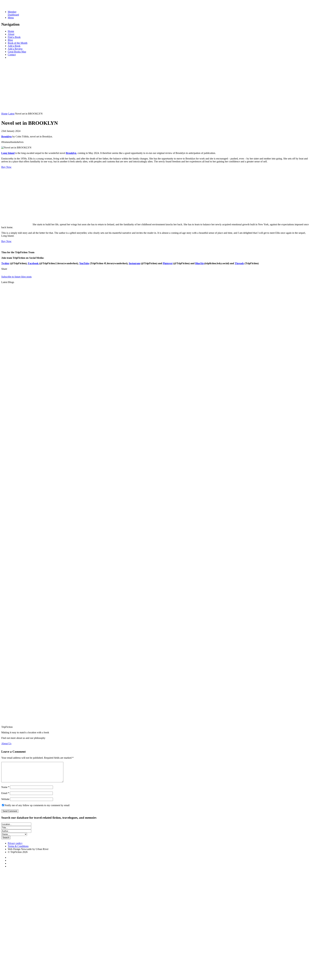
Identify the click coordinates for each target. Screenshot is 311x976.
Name (5, 787)
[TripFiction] (17, 6)
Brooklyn (71, 153)
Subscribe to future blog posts (16, 276)
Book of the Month (17, 43)
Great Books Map (17, 51)
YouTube (84, 263)
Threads (239, 263)
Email (5, 793)
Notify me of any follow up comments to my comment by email (37, 805)
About (11, 34)
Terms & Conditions (18, 846)
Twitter (5, 263)
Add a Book (14, 45)
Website (5, 799)
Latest (11, 113)
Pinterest (168, 263)
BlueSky (199, 263)
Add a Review (15, 48)
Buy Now (6, 167)
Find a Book (14, 37)
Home (11, 31)
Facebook (33, 263)
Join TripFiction (118, 945)
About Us (6, 743)
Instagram (134, 263)
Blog (10, 40)
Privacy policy (15, 843)
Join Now (6, 108)
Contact (12, 54)
